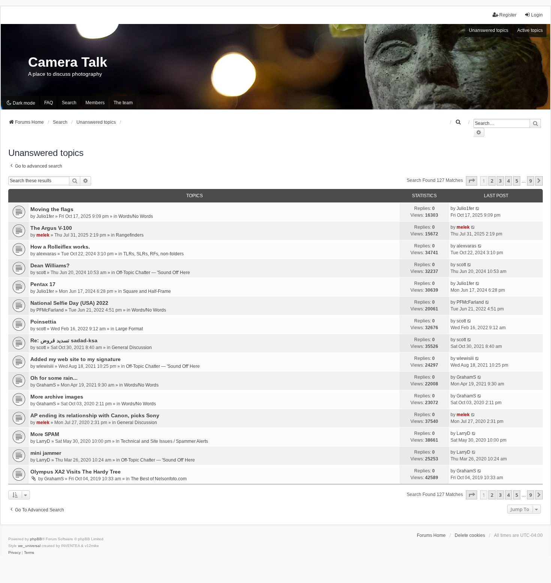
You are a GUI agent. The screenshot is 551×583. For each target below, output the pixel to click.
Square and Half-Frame (147, 291)
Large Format (129, 328)
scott (41, 272)
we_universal (29, 546)
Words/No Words (135, 216)
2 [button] (492, 180)
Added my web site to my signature (75, 359)
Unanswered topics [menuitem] (488, 30)
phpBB (36, 539)
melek (42, 235)
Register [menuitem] (508, 15)
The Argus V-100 (51, 228)
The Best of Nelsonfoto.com (159, 478)
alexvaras (46, 253)
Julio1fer (45, 216)
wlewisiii (45, 366)
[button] (471, 180)
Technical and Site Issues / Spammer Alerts (164, 441)
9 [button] (530, 180)
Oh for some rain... (54, 378)
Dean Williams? (50, 265)
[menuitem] (458, 122)
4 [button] (508, 180)
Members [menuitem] (95, 102)
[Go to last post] (477, 208)
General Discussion (132, 347)
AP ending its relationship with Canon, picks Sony (94, 415)
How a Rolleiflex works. (60, 247)
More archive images (56, 397)
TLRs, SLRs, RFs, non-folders (153, 253)
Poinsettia (43, 322)
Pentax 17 (42, 284)
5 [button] (516, 180)
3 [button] (500, 180)
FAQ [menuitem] (48, 102)
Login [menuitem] (537, 15)
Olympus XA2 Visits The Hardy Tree (75, 472)
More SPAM (44, 434)
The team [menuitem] (123, 102)
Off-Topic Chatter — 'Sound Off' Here (153, 272)
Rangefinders (130, 235)
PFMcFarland (50, 310)
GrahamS (46, 385)
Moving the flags (51, 209)
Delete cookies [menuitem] (470, 535)
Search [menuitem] (69, 102)
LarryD (43, 441)
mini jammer (45, 453)
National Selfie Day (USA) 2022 (69, 303)
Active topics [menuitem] (530, 30)
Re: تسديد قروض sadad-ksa (63, 340)
